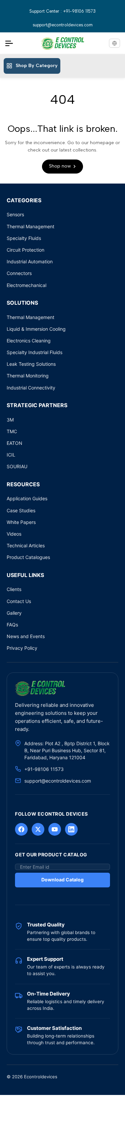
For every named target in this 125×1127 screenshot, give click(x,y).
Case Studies (21, 510)
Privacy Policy (22, 648)
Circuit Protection (25, 250)
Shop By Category (37, 65)
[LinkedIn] (71, 829)
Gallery (14, 613)
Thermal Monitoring (28, 375)
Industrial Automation (30, 261)
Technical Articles (26, 545)
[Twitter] (38, 829)
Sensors (15, 214)
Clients (14, 589)
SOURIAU (17, 466)
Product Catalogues (28, 557)
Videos (14, 534)
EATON (14, 443)
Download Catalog (62, 879)
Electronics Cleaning (29, 340)
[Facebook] (21, 829)
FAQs (12, 624)
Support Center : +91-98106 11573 (62, 11)
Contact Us (19, 601)
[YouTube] (54, 829)
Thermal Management (30, 226)
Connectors (19, 273)
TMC (12, 431)
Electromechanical (26, 285)
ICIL (11, 455)
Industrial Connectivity (31, 387)
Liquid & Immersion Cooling (36, 329)
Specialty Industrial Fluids (34, 352)
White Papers (21, 522)
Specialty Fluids (24, 238)
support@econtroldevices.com (63, 24)
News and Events (26, 636)
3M (10, 419)
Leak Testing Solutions (31, 364)
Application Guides (27, 498)
